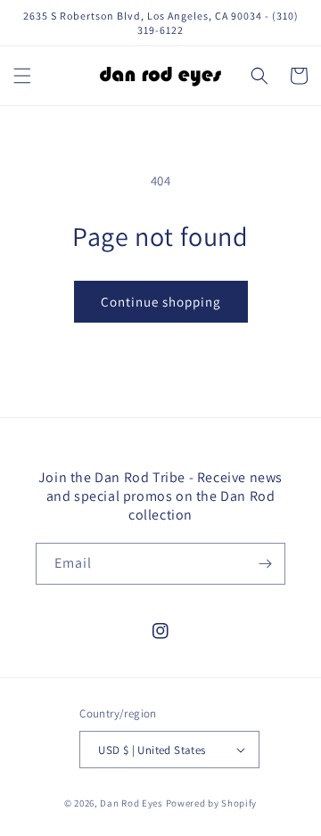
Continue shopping (161, 301)
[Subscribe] (264, 564)
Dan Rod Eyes (131, 803)
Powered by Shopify (212, 803)
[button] (22, 75)
